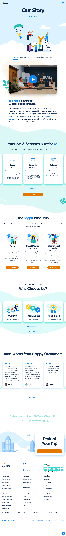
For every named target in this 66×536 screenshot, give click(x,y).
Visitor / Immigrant (6, 491)
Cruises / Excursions (6, 505)
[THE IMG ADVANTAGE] (33, 79)
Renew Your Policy (48, 491)
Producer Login (5, 512)
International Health (6, 485)
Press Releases (26, 499)
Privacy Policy (40, 520)
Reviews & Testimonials (33, 350)
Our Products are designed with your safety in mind (33, 149)
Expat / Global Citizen (7, 496)
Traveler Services (27, 482)
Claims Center (47, 482)
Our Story (25, 491)
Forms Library (47, 485)
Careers (25, 496)
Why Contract (36, 512)
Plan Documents (48, 488)
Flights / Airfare (5, 502)
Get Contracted (21, 512)
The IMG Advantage (33, 284)
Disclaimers (49, 520)
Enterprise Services (27, 479)
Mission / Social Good (7, 499)
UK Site (62, 520)
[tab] (31, 188)
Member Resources (48, 496)
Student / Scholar (6, 493)
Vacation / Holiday (6, 488)
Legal (33, 520)
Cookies (57, 520)
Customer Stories (27, 493)
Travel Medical (5, 482)
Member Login (47, 479)
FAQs (24, 505)
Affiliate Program (53, 512)
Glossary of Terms (27, 502)
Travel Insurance (6, 479)
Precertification (47, 499)
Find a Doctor (47, 493)
